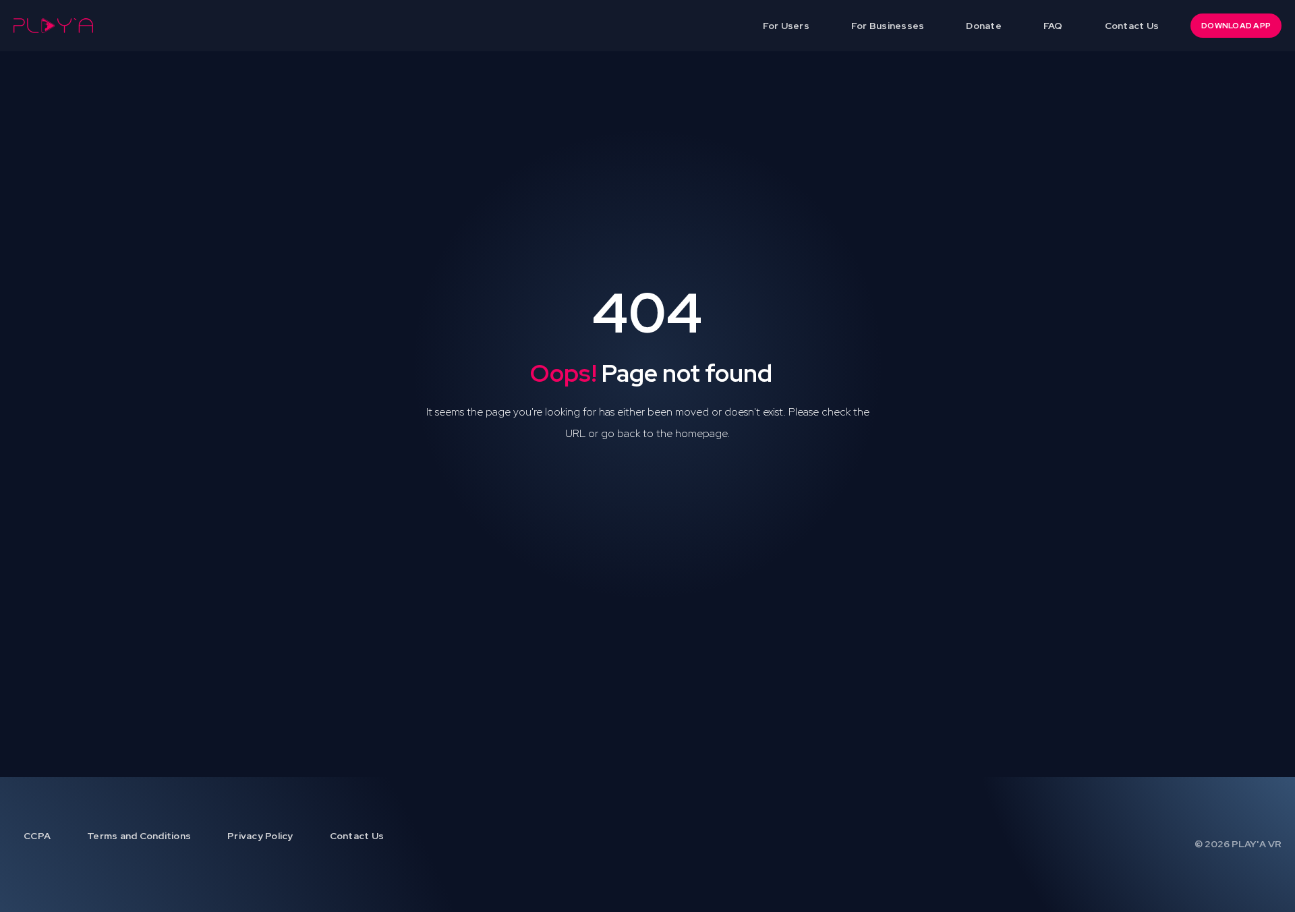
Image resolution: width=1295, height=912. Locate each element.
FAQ (1053, 26)
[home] (53, 25)
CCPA (37, 836)
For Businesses (888, 26)
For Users (786, 26)
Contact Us (1132, 26)
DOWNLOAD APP (1236, 25)
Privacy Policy (260, 836)
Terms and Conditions (139, 836)
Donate (984, 26)
